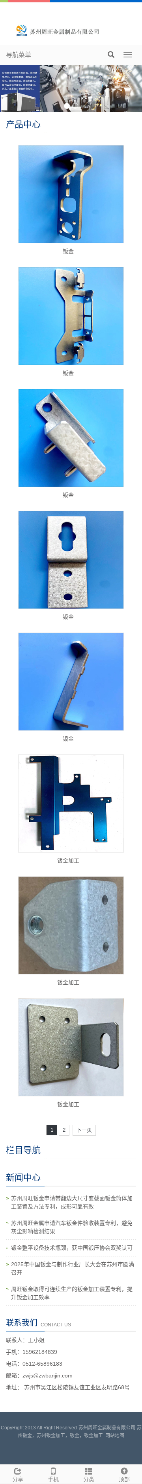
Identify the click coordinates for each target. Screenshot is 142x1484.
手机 (53, 1479)
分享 (17, 1479)
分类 (88, 1479)
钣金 (68, 251)
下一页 (84, 1130)
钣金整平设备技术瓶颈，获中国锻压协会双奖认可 (72, 1248)
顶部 (124, 1479)
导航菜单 (18, 54)
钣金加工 (68, 860)
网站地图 (114, 1435)
